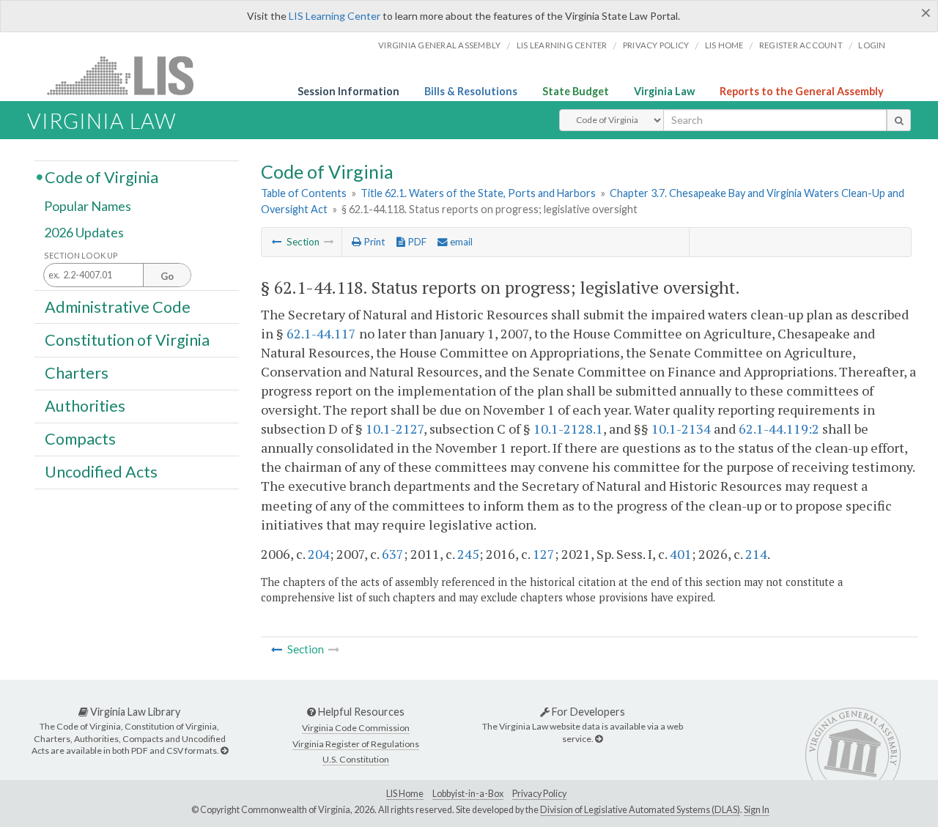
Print (373, 242)
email (460, 242)
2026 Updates (84, 232)
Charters (76, 372)
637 (393, 554)
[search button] (899, 120)
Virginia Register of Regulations (355, 743)
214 (756, 554)
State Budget (575, 91)
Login (871, 45)
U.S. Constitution (355, 759)
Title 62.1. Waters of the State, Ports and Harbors (478, 193)
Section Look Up (81, 255)
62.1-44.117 (321, 333)
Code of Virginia (101, 176)
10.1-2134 (681, 428)
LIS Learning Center (334, 16)
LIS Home (405, 793)
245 (468, 554)
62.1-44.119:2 (779, 428)
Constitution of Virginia (127, 339)
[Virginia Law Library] (224, 750)
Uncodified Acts (101, 471)
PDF (415, 242)
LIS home (724, 45)
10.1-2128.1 (568, 428)
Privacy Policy (656, 45)
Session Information (348, 91)
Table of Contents (304, 193)
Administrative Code (118, 306)
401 (681, 554)
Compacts (80, 438)
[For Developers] (598, 738)
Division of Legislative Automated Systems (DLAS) (640, 809)
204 (319, 554)
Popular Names (87, 207)
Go (167, 276)
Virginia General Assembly (439, 45)
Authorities (85, 405)
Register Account (801, 45)
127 (544, 554)
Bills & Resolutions (470, 91)
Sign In (756, 809)
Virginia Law (664, 91)
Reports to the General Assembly (802, 91)
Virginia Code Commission (356, 727)
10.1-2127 (395, 428)
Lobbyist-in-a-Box (467, 793)
